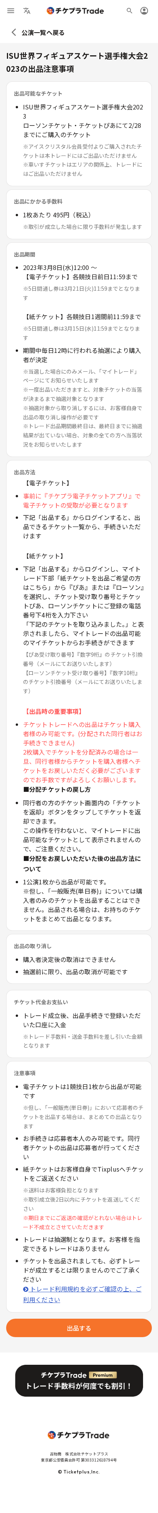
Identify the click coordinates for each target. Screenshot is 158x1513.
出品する (79, 1328)
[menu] (11, 11)
